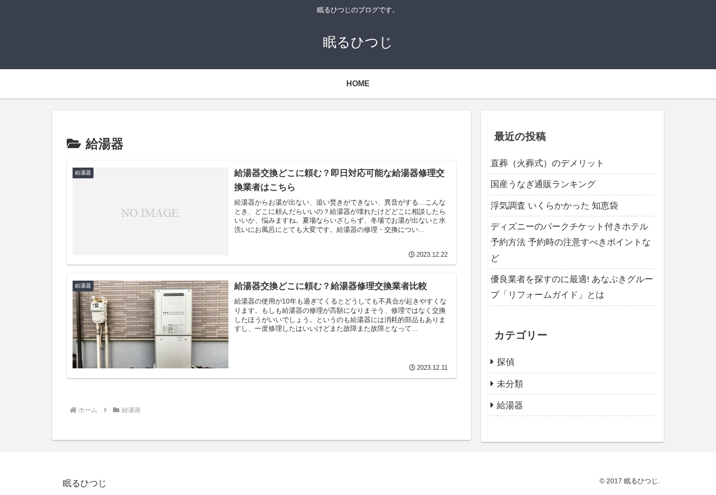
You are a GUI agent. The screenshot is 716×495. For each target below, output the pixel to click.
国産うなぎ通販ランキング (543, 184)
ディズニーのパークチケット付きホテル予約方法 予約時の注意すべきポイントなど (570, 242)
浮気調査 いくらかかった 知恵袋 (554, 205)
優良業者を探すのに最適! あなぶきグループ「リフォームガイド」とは (571, 287)
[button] (150, 324)
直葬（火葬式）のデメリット (547, 163)
